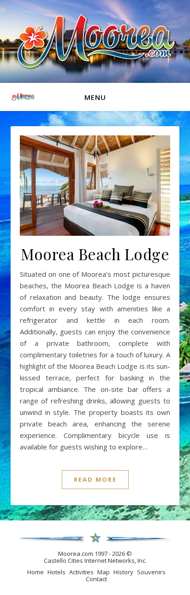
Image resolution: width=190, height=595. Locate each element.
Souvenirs (151, 572)
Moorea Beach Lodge (95, 254)
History (123, 572)
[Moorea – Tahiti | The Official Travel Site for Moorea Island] (95, 40)
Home (35, 572)
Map (103, 572)
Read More (95, 479)
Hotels (56, 572)
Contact (96, 579)
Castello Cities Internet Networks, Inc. (95, 560)
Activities (81, 572)
